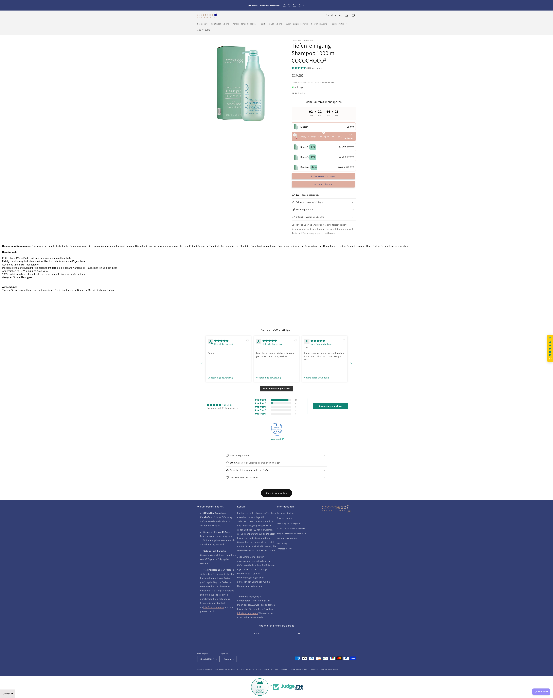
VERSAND (310, 82)
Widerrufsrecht (246, 669)
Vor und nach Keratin (287, 538)
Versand (284, 669)
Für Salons (282, 543)
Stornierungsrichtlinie (329, 669)
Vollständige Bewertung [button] (220, 377)
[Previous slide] (202, 363)
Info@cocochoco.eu (213, 607)
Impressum (313, 669)
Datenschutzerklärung (263, 669)
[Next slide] (351, 363)
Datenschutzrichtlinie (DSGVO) (291, 528)
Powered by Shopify (230, 669)
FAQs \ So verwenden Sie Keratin (292, 533)
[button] (338, 24)
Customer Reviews (285, 513)
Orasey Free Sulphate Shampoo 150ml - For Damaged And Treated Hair (321, 136)
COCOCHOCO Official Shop (213, 669)
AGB (276, 669)
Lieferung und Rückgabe (288, 523)
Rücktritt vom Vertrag (276, 492)
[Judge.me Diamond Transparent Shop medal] (276, 428)
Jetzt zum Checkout (323, 184)
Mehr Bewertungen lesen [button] (276, 388)
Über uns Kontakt (285, 518)
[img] (221, 340)
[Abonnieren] (299, 633)
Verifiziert (276, 438)
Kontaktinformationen (298, 669)
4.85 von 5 (227, 404)
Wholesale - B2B (284, 548)
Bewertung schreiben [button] (330, 406)
